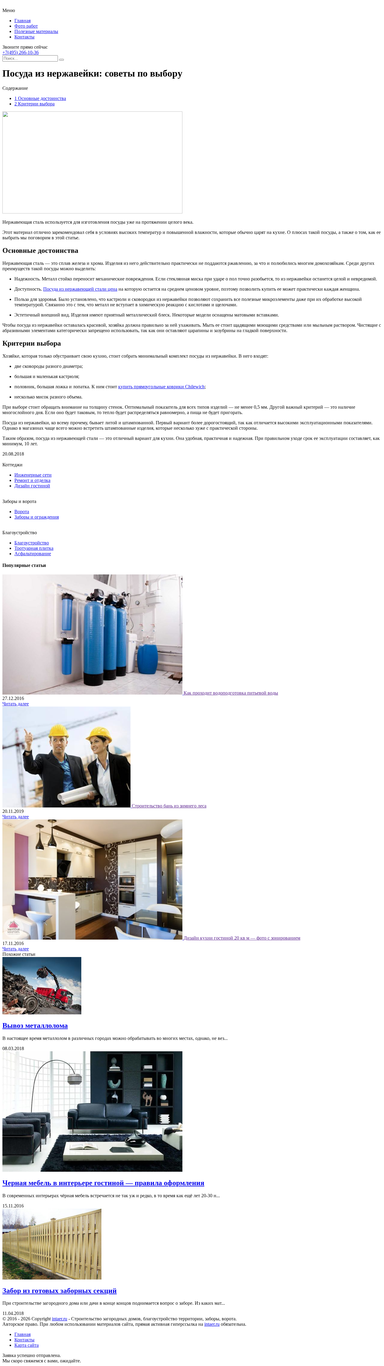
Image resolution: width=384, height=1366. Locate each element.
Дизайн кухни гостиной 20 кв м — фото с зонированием (242, 937)
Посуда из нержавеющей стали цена (80, 289)
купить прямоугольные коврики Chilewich (161, 386)
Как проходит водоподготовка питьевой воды (231, 692)
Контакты (24, 36)
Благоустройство (31, 542)
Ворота (21, 511)
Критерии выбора (34, 103)
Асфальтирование (32, 553)
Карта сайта (26, 1345)
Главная (22, 20)
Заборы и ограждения (36, 516)
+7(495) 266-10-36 (20, 52)
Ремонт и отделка (32, 480)
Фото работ (26, 26)
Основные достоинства (40, 98)
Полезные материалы (36, 31)
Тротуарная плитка (33, 548)
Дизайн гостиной (32, 485)
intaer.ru (59, 1318)
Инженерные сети (33, 474)
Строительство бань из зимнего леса (169, 805)
